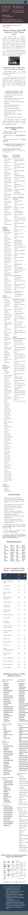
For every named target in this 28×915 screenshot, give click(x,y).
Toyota (4, 879)
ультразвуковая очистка (12, 537)
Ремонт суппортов (23, 741)
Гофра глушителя (8, 770)
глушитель (14, 532)
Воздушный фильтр (8, 808)
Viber (14, 133)
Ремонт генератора (8, 661)
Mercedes (12, 873)
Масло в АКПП (7, 818)
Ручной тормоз (22, 750)
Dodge (17, 864)
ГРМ (11, 532)
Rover (17, 872)
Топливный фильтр (8, 812)
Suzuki (8, 868)
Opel (21, 867)
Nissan (13, 877)
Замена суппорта (23, 761)
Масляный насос (8, 796)
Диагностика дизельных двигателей (22, 695)
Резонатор (6, 769)
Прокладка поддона (8, 710)
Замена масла (6, 589)
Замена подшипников (8, 658)
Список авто (3, 9)
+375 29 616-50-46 (19, 7)
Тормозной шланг (23, 755)
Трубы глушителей (8, 755)
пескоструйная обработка (9, 535)
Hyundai (5, 874)
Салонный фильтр (8, 810)
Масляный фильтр (8, 807)
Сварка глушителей (8, 760)
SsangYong (13, 869)
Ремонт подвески (7, 602)
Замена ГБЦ (7, 699)
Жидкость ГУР (7, 825)
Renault (5, 864)
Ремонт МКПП (6, 618)
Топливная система (8, 781)
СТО (4, 25)
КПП (5, 727)
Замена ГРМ (6, 638)
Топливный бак (7, 802)
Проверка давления (8, 821)
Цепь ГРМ (6, 694)
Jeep (8, 873)
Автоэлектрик (6, 586)
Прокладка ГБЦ (7, 701)
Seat (13, 864)
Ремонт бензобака (8, 783)
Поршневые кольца (8, 697)
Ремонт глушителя (7, 635)
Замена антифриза (8, 823)
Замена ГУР (6, 645)
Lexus (17, 877)
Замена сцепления (7, 614)
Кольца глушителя (8, 751)
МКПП (5, 729)
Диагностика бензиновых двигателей (22, 700)
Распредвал (6, 717)
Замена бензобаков (8, 784)
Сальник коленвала (8, 696)
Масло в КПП (7, 820)
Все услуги (17, 889)
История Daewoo (15, 888)
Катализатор (7, 772)
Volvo (8, 877)
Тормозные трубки (23, 757)
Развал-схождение (7, 664)
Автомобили (9, 25)
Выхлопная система (8, 746)
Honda (8, 864)
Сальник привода (23, 759)
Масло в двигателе (8, 816)
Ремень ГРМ (7, 692)
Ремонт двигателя (7, 642)
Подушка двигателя (8, 708)
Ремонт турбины (7, 667)
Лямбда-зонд (7, 774)
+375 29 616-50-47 (8, 16)
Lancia (21, 864)
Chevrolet (21, 878)
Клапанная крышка (8, 712)
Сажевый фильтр (8, 814)
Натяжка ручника (23, 770)
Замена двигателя (8, 690)
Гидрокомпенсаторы (8, 706)
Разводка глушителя (8, 753)
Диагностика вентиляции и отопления (22, 716)
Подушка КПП (7, 738)
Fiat (17, 867)
